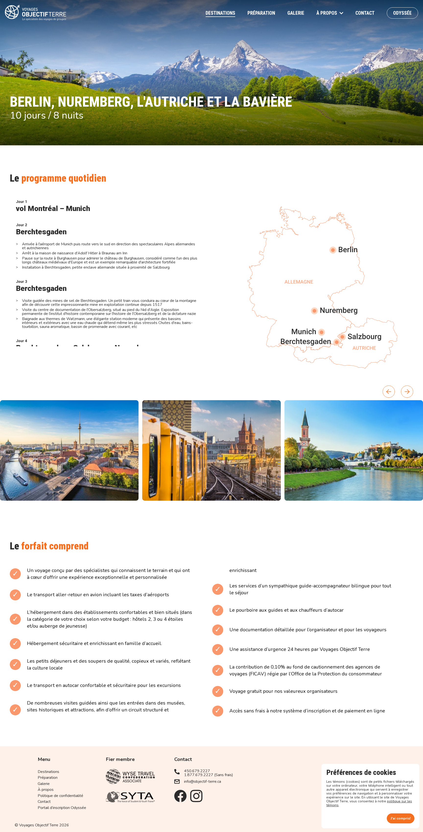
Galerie (295, 13)
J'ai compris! (401, 818)
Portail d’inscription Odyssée (62, 807)
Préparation (261, 13)
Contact (365, 13)
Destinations (220, 13)
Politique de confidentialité (60, 795)
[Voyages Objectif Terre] (35, 13)
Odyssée (402, 13)
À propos (327, 13)
